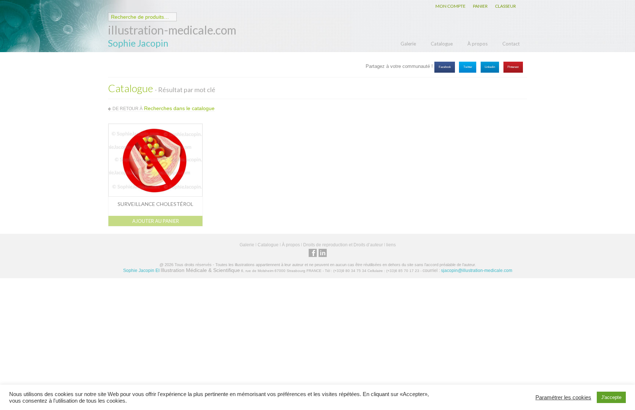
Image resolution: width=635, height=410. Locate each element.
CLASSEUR (505, 6)
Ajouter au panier (155, 221)
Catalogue (442, 44)
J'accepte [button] (611, 397)
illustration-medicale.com (172, 30)
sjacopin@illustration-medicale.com (476, 270)
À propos (477, 44)
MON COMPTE (450, 6)
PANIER (480, 6)
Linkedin (490, 67)
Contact (511, 44)
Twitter (467, 67)
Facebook (445, 67)
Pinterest (513, 67)
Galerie (408, 44)
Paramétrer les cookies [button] (563, 397)
